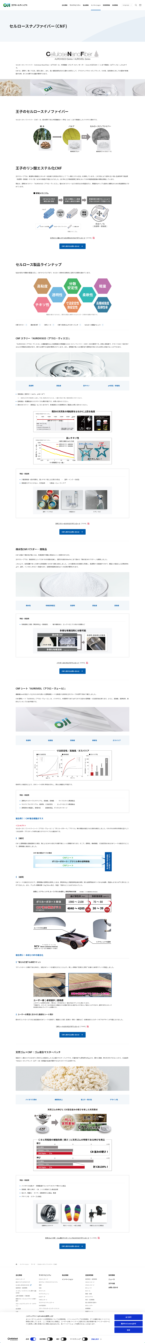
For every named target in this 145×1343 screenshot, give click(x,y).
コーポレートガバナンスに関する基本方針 (26, 1292)
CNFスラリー (20, 325)
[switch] (50, 1339)
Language (126, 5)
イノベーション (96, 5)
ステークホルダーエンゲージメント (49, 1308)
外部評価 (41, 1311)
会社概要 (18, 1309)
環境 (40, 1285)
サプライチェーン (44, 1294)
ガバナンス (42, 1291)
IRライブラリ (89, 1297)
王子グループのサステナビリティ (48, 1282)
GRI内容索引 (42, 1305)
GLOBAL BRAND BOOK (22, 1285)
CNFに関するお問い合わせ (70, 246)
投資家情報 (106, 5)
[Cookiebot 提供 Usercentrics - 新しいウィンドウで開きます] (12, 1339)
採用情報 (115, 5)
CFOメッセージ (89, 1285)
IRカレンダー (89, 1305)
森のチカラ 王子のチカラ (23, 1282)
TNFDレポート (43, 1300)
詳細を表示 (95, 1339)
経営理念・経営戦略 (21, 1288)
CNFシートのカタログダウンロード (71, 1026)
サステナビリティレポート (46, 1302)
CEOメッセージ (20, 1279)
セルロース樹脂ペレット (93, 325)
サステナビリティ (75, 5)
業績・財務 (88, 1294)
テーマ (33, 1264)
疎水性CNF (34, 325)
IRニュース (88, 1288)
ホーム (16, 1264)
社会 (40, 1288)
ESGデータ (42, 1297)
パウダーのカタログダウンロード (71, 663)
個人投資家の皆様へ (91, 1302)
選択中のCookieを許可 (128, 1323)
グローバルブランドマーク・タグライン (26, 1305)
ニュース (112, 1279)
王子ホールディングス (15, 5)
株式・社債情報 (89, 1300)
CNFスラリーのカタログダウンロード (70, 523)
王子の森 (112, 1283)
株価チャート (89, 1311)
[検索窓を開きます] (136, 5)
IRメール (87, 1291)
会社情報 (64, 5)
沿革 (17, 1312)
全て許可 (128, 1317)
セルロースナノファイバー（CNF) (47, 1264)
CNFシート (47, 325)
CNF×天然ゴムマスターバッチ (68, 325)
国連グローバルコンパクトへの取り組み (26, 1300)
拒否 (128, 1330)
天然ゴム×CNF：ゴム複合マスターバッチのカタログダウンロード (70, 1238)
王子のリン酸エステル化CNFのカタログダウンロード (70, 238)
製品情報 (86, 5)
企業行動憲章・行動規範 (23, 1296)
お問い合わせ (140, 5)
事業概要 (87, 1308)
